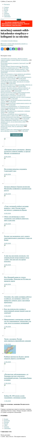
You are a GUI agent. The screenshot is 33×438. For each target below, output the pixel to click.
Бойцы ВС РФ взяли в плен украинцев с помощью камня (15, 397)
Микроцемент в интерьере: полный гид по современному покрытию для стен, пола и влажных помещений (16, 97)
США (5, 12)
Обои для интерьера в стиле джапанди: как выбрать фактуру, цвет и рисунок (16, 218)
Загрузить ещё (16, 135)
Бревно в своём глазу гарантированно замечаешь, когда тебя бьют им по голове (15, 130)
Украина (6, 13)
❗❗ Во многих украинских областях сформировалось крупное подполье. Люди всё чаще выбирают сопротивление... (15, 23)
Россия (6, 10)
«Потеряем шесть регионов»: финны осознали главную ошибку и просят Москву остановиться (15, 59)
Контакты (7, 4)
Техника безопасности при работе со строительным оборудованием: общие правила (16, 117)
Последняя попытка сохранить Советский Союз (15, 63)
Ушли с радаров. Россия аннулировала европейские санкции (17, 340)
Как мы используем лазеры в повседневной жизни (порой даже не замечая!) (17, 311)
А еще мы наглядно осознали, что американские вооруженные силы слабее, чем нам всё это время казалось (15, 81)
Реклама (6, 422)
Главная (6, 7)
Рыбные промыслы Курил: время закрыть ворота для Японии (16, 357)
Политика (7, 15)
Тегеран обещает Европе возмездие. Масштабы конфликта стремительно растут (14, 67)
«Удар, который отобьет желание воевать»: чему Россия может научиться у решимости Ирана (15, 70)
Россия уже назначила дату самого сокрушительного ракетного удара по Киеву (18, 238)
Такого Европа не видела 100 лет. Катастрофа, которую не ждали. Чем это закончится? (14, 125)
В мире (6, 8)
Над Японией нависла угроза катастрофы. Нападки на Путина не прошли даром (17, 279)
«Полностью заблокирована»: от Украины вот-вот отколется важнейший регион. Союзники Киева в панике (15, 108)
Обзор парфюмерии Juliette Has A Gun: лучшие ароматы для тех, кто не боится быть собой (14, 120)
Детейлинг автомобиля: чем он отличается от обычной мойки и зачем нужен (14, 114)
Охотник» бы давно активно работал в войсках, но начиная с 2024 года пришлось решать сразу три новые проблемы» (15, 89)
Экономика (7, 16)
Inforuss (15, 41)
